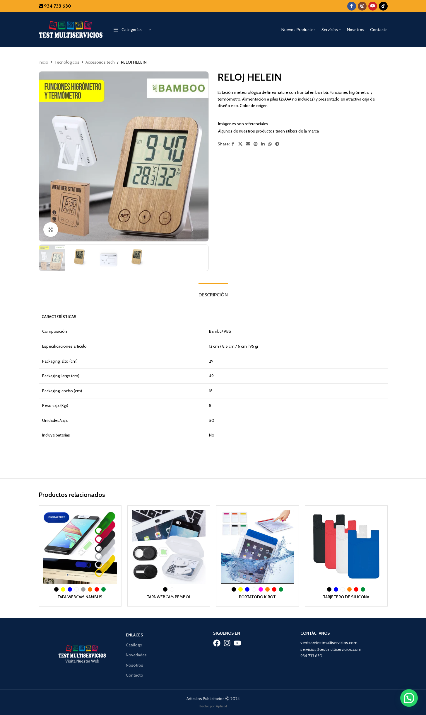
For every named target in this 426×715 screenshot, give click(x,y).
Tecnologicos (66, 62)
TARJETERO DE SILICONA (346, 596)
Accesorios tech (100, 62)
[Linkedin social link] (262, 144)
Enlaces (134, 635)
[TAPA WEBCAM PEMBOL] (169, 547)
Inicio (43, 62)
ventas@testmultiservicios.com (328, 642)
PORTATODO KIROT (257, 596)
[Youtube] (237, 643)
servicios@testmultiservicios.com (330, 649)
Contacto (134, 675)
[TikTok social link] (383, 6)
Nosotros (134, 665)
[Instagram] (227, 643)
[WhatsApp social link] (269, 144)
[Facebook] (216, 643)
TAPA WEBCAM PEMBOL (169, 596)
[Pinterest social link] (255, 144)
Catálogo (134, 645)
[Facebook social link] (351, 6)
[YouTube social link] (372, 6)
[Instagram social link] (362, 6)
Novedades (136, 655)
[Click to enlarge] (50, 229)
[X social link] (240, 144)
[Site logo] (71, 29)
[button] (409, 698)
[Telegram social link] (277, 144)
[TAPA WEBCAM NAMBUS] (80, 547)
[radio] (56, 589)
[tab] (213, 292)
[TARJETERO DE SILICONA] (346, 547)
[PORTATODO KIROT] (257, 547)
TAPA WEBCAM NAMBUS (79, 596)
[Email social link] (248, 144)
